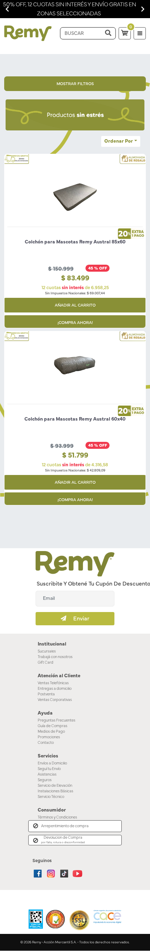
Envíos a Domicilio (52, 763)
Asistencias (47, 774)
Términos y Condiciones (57, 817)
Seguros (45, 780)
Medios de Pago (51, 731)
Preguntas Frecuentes (56, 720)
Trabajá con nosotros (55, 657)
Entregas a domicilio (55, 688)
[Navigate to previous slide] (7, 9)
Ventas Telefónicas (53, 683)
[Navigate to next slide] (142, 9)
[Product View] (75, 202)
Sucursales (47, 651)
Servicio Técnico (51, 797)
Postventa (46, 694)
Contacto (46, 743)
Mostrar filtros (75, 84)
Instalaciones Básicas (55, 791)
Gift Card (45, 662)
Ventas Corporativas (55, 700)
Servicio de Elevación (55, 785)
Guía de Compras (52, 726)
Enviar (77, 618)
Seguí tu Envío (49, 769)
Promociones (49, 737)
